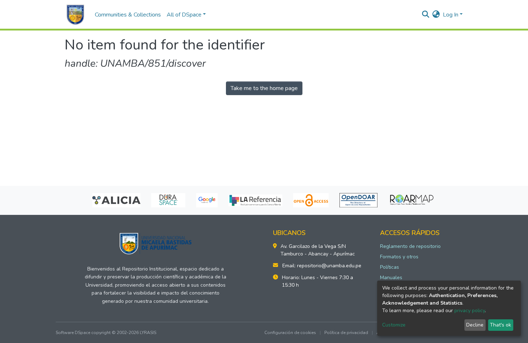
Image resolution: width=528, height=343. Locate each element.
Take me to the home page (264, 88)
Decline (474, 324)
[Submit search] (425, 14)
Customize (394, 324)
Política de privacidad (346, 332)
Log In (450, 15)
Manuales (391, 277)
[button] (436, 14)
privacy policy (469, 310)
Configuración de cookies (290, 332)
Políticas (389, 267)
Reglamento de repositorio (410, 246)
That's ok (500, 324)
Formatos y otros (399, 256)
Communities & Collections (128, 15)
